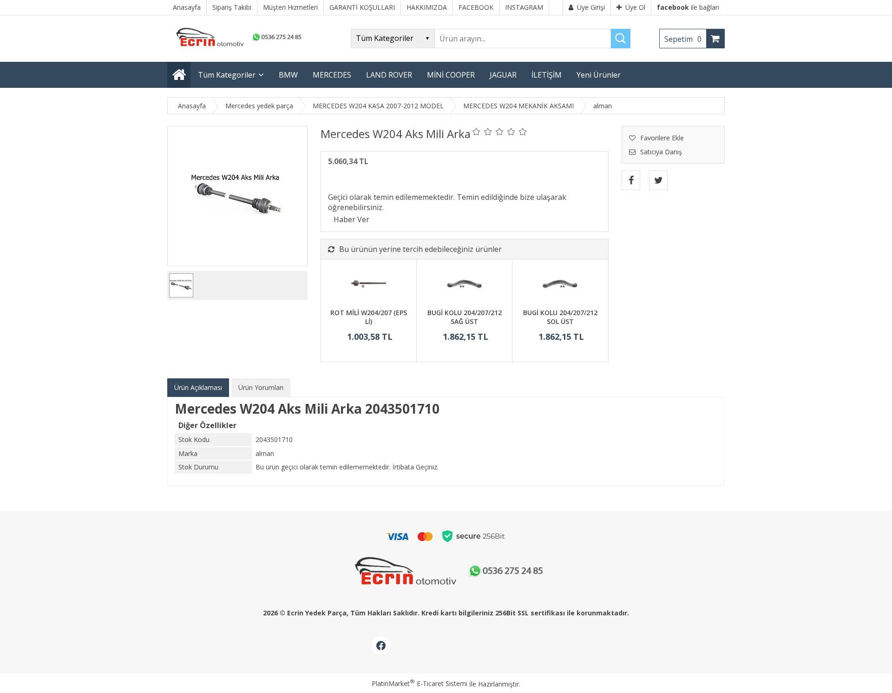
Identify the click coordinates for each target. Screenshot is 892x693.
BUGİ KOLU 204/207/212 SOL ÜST (560, 317)
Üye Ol (635, 7)
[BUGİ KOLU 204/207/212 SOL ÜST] (560, 285)
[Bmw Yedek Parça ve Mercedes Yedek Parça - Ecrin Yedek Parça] (237, 46)
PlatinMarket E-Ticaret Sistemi (419, 683)
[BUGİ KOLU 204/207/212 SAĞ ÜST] (464, 285)
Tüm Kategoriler (227, 75)
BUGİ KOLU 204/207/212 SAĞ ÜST (464, 317)
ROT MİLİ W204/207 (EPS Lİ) (368, 317)
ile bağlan (688, 7)
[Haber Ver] (351, 219)
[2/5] (482, 131)
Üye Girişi (591, 7)
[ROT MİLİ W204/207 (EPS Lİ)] (368, 285)
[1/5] (476, 131)
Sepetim (683, 39)
